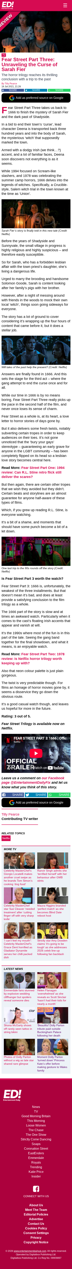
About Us (36, 1205)
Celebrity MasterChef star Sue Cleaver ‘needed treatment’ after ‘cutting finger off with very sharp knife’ (19, 912)
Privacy (36, 1237)
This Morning (36, 1120)
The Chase (36, 1130)
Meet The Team (36, 1209)
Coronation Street (36, 1148)
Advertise (36, 1219)
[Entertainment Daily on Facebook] (36, 1188)
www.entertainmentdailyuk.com (30, 1251)
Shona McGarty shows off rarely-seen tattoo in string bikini (18, 1029)
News (36, 1107)
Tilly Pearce (11, 83)
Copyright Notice (36, 1242)
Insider (36, 1176)
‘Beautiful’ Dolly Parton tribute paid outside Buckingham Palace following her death (50, 1030)
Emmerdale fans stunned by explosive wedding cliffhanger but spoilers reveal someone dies (19, 995)
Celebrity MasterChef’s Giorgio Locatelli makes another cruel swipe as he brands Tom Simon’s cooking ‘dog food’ (18, 877)
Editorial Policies (36, 1214)
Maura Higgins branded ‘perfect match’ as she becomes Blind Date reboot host (51, 910)
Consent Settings (36, 1233)
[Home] (8, 5)
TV (3, 55)
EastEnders (36, 1153)
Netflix (6, 838)
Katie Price (36, 1171)
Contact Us (36, 1223)
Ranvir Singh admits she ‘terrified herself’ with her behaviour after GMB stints (52, 875)
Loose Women (36, 1125)
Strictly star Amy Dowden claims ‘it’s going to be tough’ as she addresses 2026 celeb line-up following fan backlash (52, 947)
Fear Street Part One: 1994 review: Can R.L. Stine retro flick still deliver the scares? (33, 472)
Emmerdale (36, 1158)
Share (13, 90)
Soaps (36, 1144)
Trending (36, 1167)
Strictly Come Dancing (36, 1139)
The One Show (36, 1134)
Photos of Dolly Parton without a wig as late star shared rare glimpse (19, 1060)
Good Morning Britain (36, 1116)
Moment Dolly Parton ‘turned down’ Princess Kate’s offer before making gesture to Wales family (52, 1063)
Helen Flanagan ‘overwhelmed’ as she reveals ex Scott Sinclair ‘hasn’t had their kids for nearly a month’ (51, 997)
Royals (36, 1162)
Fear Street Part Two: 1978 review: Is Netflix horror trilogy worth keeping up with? (33, 658)
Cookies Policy (36, 1228)
